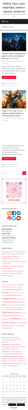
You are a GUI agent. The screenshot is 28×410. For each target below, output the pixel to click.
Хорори (22, 325)
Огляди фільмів (8, 302)
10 (3, 385)
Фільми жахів (15, 325)
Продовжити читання (9, 77)
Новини (12, 83)
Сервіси (3, 307)
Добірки (4, 289)
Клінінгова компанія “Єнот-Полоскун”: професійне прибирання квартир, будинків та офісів (13, 273)
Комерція (10, 292)
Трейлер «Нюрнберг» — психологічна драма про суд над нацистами (11, 340)
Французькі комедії (7, 319)
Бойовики (8, 287)
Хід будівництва (7, 328)
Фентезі (21, 315)
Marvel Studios (13, 284)
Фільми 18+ (22, 319)
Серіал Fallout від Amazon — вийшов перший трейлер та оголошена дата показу (13, 113)
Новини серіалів (19, 299)
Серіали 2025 (13, 307)
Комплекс (14, 292)
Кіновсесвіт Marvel (21, 292)
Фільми (16, 83)
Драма (15, 289)
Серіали (8, 307)
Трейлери (7, 312)
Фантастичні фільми (12, 315)
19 (10, 388)
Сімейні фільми (18, 309)
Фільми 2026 (17, 322)
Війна (21, 287)
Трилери (16, 313)
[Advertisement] (14, 133)
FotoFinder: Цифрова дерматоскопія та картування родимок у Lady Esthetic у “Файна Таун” (14, 347)
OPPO (18, 284)
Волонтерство (14, 287)
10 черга (8, 284)
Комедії (5, 292)
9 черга (3, 284)
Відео (18, 287)
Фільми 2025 (8, 322)
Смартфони (19, 307)
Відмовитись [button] (21, 404)
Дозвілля (6, 83)
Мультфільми (4, 295)
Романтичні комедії (11, 305)
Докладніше (14, 407)
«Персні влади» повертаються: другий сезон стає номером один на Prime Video (14, 55)
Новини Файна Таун (14, 295)
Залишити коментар (9, 85)
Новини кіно (8, 298)
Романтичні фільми (20, 305)
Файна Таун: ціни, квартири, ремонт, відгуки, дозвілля (14, 7)
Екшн (20, 289)
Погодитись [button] (12, 404)
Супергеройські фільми (8, 309)
